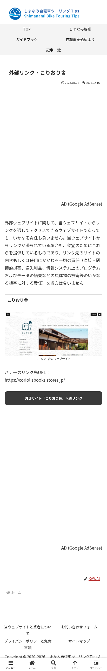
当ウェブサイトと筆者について (27, 630)
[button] (96, 655)
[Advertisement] (53, 146)
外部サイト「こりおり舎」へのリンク (53, 398)
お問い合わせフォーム (79, 626)
